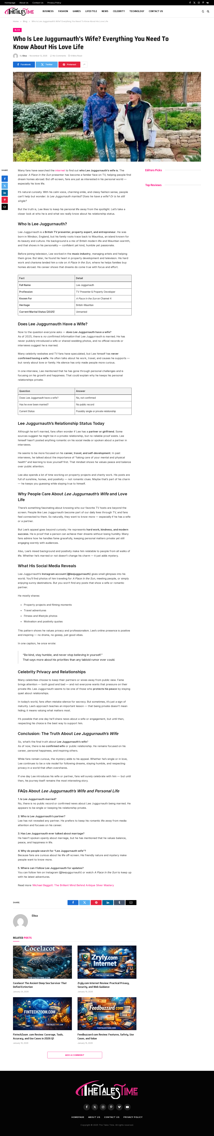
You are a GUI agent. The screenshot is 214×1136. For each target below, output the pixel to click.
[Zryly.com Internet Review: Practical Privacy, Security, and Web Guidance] (107, 962)
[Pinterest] (5, 200)
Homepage (10, 2)
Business (48, 11)
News (105, 11)
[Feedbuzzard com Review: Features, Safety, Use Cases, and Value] (107, 1013)
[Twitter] (5, 185)
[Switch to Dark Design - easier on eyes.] (203, 11)
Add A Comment (74, 1055)
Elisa (25, 56)
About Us (23, 2)
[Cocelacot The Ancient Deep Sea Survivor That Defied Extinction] (42, 962)
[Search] (207, 11)
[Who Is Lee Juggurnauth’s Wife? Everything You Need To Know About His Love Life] (107, 117)
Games (77, 11)
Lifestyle (91, 11)
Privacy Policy (54, 2)
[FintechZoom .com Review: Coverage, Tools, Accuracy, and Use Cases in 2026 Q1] (42, 1013)
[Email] (5, 207)
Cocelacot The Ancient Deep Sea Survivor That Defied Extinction (40, 985)
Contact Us (37, 2)
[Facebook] (5, 178)
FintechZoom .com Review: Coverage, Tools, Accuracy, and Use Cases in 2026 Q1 (38, 1036)
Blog (17, 30)
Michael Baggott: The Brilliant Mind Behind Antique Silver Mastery (73, 885)
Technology (136, 11)
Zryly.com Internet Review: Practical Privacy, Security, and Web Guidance (103, 985)
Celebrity (119, 11)
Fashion (63, 11)
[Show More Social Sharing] (84, 65)
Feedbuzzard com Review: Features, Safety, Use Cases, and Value (106, 1036)
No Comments (59, 56)
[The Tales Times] (20, 11)
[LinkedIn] (5, 192)
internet (60, 170)
